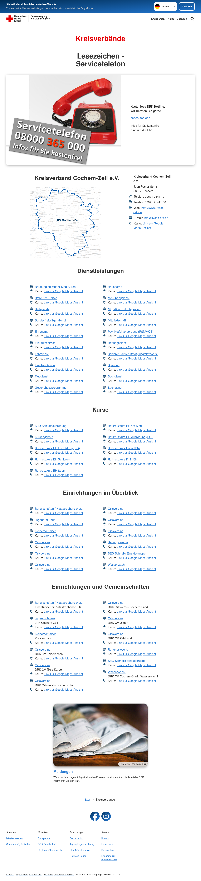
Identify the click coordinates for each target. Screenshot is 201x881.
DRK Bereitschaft (47, 844)
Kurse (171, 18)
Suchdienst (115, 376)
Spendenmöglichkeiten (18, 844)
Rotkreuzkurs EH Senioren (52, 459)
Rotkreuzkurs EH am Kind (125, 425)
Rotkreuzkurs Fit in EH (122, 459)
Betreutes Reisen (46, 298)
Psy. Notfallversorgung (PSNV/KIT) (130, 331)
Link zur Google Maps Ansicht (148, 225)
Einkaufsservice (45, 342)
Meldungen (63, 771)
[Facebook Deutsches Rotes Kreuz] (95, 816)
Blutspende (42, 309)
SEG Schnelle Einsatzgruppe (127, 553)
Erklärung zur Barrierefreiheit (109, 857)
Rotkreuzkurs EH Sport (50, 470)
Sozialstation (76, 838)
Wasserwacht (117, 564)
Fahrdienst (42, 354)
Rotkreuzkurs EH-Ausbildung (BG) (130, 437)
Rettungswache (118, 542)
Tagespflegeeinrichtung (82, 844)
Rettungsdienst (117, 342)
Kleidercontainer (45, 531)
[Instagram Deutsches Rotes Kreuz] (106, 816)
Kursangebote (44, 437)
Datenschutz (107, 850)
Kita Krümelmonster (80, 850)
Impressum (107, 844)
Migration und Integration (124, 309)
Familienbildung (45, 365)
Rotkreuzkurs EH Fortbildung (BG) (57, 448)
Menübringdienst (118, 298)
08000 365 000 (140, 118)
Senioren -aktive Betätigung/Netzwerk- (133, 354)
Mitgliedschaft (117, 320)
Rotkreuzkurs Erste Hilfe (124, 448)
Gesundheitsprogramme (51, 387)
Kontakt (105, 838)
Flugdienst (41, 376)
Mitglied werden (14, 838)
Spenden (182, 18)
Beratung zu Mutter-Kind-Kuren (55, 286)
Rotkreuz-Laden (78, 856)
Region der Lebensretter (50, 850)
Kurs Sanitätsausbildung (50, 425)
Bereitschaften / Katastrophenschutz (59, 508)
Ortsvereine (42, 542)
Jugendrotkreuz (45, 520)
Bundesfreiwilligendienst (50, 320)
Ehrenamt (41, 331)
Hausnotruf (115, 286)
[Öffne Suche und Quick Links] (192, 19)
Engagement (158, 18)
